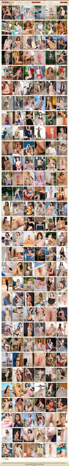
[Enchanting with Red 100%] (62, 314)
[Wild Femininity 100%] (29, 345)
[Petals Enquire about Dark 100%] (62, 133)
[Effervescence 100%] (51, 133)
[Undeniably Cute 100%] (40, 73)
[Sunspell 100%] (40, 299)
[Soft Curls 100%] (29, 224)
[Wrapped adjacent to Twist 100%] (62, 375)
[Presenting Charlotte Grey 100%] (51, 73)
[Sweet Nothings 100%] (18, 299)
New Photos (20, 2)
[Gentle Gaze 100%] (18, 88)
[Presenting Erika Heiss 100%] (51, 314)
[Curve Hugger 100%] (51, 88)
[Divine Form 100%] (51, 450)
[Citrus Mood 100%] (62, 435)
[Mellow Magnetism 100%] (40, 269)
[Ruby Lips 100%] (18, 133)
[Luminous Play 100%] (18, 360)
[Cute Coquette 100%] (62, 269)
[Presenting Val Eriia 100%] (29, 239)
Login (61, 2)
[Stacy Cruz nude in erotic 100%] (29, 133)
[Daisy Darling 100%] (40, 239)
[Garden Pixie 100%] (7, 405)
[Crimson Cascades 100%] (18, 450)
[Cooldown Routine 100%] (29, 179)
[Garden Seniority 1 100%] (18, 224)
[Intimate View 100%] (51, 194)
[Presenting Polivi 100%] (62, 163)
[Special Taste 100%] (29, 360)
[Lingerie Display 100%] (7, 103)
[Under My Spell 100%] (62, 194)
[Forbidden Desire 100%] (51, 58)
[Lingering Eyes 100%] (51, 299)
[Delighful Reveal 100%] (62, 58)
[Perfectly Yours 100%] (18, 118)
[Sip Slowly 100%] (7, 450)
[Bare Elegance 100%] (29, 405)
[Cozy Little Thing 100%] (7, 12)
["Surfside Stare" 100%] (40, 28)
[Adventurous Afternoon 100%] (51, 148)
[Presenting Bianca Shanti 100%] (62, 390)
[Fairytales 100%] (29, 420)
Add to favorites (11, 6)
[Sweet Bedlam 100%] (40, 314)
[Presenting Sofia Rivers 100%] (62, 329)
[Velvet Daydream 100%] (40, 224)
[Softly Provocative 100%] (40, 375)
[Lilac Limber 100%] (7, 329)
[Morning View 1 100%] (51, 103)
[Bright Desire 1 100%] (18, 148)
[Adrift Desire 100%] (51, 43)
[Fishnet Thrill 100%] (29, 269)
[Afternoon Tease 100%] (7, 179)
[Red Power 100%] (7, 73)
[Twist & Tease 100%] (18, 73)
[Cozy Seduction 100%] (62, 28)
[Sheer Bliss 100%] (7, 163)
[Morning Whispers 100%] (29, 103)
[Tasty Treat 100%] (29, 73)
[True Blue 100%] (40, 435)
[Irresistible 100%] (40, 12)
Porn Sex (23, 0)
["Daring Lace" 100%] (62, 284)
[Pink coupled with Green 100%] (7, 375)
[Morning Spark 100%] (40, 345)
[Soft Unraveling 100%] (40, 43)
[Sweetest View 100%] (18, 179)
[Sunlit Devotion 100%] (18, 209)
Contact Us (34, 465)
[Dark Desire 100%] (18, 103)
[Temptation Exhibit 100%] (29, 299)
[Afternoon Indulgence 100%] (7, 284)
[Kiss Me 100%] (40, 148)
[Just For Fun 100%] (62, 103)
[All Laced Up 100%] (29, 314)
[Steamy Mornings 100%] (51, 345)
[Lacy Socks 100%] (18, 284)
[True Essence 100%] (7, 360)
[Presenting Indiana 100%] (18, 314)
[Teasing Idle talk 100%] (29, 390)
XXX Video (27, 0)
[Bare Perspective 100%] (40, 194)
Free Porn (10, 0)
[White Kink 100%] (29, 329)
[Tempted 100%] (51, 375)
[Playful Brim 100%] (29, 284)
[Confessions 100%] (18, 194)
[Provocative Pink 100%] (51, 224)
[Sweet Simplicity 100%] (51, 329)
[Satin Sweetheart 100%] (40, 284)
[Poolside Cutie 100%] (51, 239)
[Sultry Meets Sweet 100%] (7, 239)
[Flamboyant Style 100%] (51, 118)
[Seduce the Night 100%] (18, 435)
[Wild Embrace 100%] (62, 209)
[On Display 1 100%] (7, 118)
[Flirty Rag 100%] (51, 420)
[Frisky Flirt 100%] (7, 148)
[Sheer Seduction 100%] (29, 43)
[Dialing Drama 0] (40, 405)
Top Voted (27, 2)
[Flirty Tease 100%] (7, 299)
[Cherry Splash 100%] (18, 163)
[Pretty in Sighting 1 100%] (62, 405)
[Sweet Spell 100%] (40, 163)
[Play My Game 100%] (7, 88)
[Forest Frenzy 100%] (7, 194)
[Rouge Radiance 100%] (51, 269)
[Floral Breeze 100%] (7, 224)
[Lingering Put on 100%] (62, 43)
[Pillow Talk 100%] (18, 405)
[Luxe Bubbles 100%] (29, 450)
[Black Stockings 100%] (29, 88)
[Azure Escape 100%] (7, 390)
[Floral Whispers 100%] (7, 28)
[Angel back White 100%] (18, 239)
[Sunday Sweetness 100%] (29, 163)
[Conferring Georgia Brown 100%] (51, 284)
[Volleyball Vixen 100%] (40, 390)
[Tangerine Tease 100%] (62, 118)
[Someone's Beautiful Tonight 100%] (7, 314)
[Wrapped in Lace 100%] (40, 88)
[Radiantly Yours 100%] (29, 58)
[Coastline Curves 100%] (62, 345)
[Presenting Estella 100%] (40, 179)
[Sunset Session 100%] (62, 12)
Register (65, 2)
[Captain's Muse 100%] (51, 435)
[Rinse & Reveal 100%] (29, 375)
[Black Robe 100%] (18, 345)
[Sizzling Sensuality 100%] (7, 435)
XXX (6, 0)
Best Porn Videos (17, 0)
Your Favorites (36, 2)
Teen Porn (44, 0)
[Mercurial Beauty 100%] (7, 43)
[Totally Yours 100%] (62, 88)
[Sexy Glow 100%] (29, 28)
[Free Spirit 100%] (18, 28)
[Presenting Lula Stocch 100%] (51, 405)
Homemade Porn (38, 0)
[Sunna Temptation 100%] (51, 28)
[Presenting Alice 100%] (62, 239)
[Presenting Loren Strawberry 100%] (18, 12)
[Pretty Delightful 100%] (62, 360)
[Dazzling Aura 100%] (18, 390)
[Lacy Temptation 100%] (18, 43)
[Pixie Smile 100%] (29, 435)
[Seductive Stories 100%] (7, 345)
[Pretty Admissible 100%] (29, 194)
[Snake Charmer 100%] (40, 133)
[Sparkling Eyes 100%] (51, 360)
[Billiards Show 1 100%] (18, 58)
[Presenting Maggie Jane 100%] (51, 209)
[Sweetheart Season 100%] (62, 179)
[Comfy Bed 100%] (62, 299)
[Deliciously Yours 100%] (18, 420)
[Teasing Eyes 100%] (18, 254)
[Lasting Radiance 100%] (62, 73)
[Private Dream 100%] (18, 375)
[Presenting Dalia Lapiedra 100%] (29, 254)
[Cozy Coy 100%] (62, 450)
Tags (43, 2)
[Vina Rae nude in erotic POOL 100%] (7, 420)
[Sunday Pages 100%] (40, 58)
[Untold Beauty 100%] (51, 179)
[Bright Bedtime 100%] (29, 12)
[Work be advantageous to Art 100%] (51, 12)
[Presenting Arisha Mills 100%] (62, 420)
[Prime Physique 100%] (40, 450)
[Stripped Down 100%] (40, 360)
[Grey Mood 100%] (40, 209)
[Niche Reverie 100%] (7, 58)
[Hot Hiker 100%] (40, 118)
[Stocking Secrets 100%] (40, 420)
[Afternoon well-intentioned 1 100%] (29, 118)
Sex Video (32, 0)
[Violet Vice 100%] (18, 269)
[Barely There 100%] (40, 254)
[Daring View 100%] (62, 254)
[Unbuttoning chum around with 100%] (7, 269)
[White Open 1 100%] (51, 163)
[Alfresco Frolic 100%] (40, 103)
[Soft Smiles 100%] (7, 209)
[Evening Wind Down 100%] (51, 254)
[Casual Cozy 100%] (18, 329)
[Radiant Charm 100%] (29, 209)
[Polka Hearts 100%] (7, 133)
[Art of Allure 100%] (62, 224)
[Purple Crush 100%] (29, 148)
